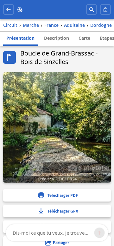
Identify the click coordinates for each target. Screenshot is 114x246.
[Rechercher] (91, 9)
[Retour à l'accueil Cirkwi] (20, 9)
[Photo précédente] (49, 168)
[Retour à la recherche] (8, 9)
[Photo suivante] (60, 168)
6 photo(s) (93, 167)
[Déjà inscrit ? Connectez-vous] (105, 9)
